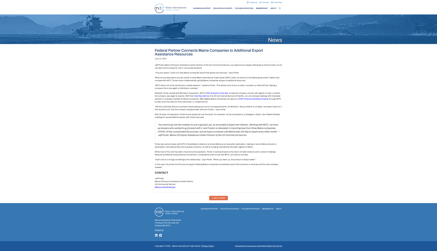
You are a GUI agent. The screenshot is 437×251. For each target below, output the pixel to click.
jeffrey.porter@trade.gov (165, 187)
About (273, 8)
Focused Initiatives (244, 8)
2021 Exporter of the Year (217, 93)
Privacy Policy (208, 246)
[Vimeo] (160, 235)
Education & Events (222, 8)
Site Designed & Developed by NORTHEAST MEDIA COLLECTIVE (258, 246)
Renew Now (278, 2)
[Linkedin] (156, 235)
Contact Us (253, 2)
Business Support (202, 8)
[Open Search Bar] (279, 8)
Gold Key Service (201, 96)
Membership (262, 8)
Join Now (265, 2)
